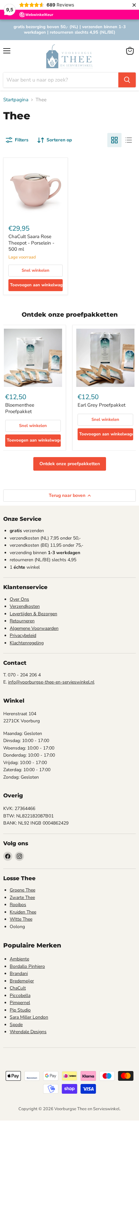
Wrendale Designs (28, 1032)
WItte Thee (21, 919)
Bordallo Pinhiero (27, 966)
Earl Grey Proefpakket (101, 405)
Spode (16, 1025)
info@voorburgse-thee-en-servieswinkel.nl (51, 682)
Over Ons (19, 599)
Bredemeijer (22, 981)
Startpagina (15, 100)
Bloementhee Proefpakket (19, 408)
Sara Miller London (29, 1017)
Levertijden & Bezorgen (33, 614)
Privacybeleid (23, 635)
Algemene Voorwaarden (34, 628)
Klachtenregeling (27, 643)
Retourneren (22, 621)
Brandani (19, 973)
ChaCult (18, 988)
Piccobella (20, 995)
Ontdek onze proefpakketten (69, 464)
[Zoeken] (127, 79)
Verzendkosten (25, 606)
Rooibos (18, 905)
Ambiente (19, 959)
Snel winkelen (35, 270)
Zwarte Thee (22, 897)
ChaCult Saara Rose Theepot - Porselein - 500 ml (31, 242)
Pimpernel (20, 1003)
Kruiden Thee (23, 912)
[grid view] (114, 140)
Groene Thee (22, 890)
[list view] (129, 140)
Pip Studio (20, 1010)
